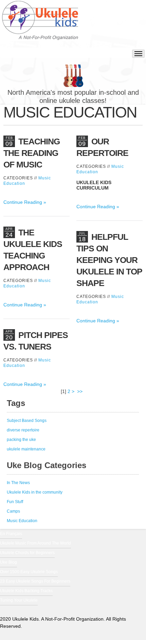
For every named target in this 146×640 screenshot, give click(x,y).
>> (80, 391)
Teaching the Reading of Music (31, 153)
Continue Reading (22, 202)
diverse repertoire (23, 430)
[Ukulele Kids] (40, 24)
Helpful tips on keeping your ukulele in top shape (109, 260)
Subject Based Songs (27, 420)
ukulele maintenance (26, 449)
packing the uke (21, 439)
